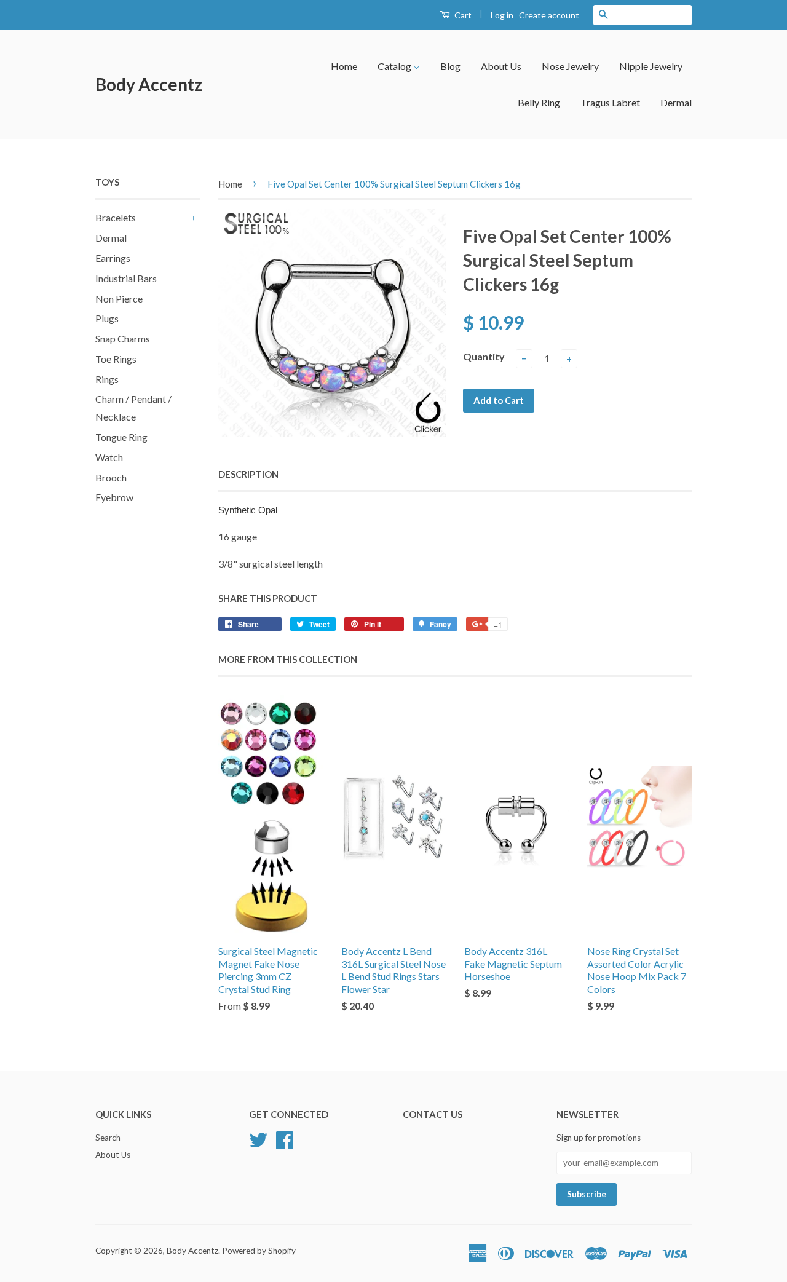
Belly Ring (539, 102)
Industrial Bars (126, 278)
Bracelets (115, 217)
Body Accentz (148, 84)
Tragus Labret (610, 102)
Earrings (112, 258)
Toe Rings (115, 359)
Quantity (484, 356)
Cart (462, 15)
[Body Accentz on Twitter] (258, 1139)
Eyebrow (114, 497)
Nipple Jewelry (650, 66)
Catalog (395, 66)
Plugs (107, 318)
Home (344, 66)
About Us (501, 66)
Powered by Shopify (259, 1251)
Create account (549, 15)
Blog (450, 66)
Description (248, 474)
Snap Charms (122, 338)
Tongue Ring (121, 437)
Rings (107, 379)
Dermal (676, 102)
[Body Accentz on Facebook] (284, 1139)
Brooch (111, 477)
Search (108, 1137)
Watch (109, 457)
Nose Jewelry (570, 66)
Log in (502, 15)
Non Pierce (119, 298)
